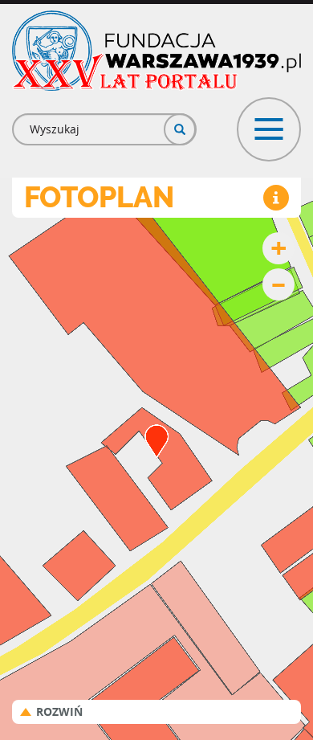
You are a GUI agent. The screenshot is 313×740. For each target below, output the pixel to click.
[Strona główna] (156, 50)
